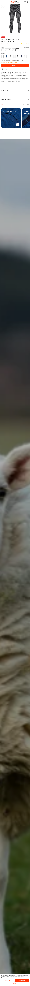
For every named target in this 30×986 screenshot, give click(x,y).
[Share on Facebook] (21, 104)
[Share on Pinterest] (26, 104)
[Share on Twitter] (23, 104)
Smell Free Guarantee (18, 60)
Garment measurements (23, 47)
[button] (24, 43)
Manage (15, 983)
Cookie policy (3, 977)
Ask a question (6, 104)
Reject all (7, 980)
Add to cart (15, 65)
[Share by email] (28, 104)
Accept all (22, 980)
